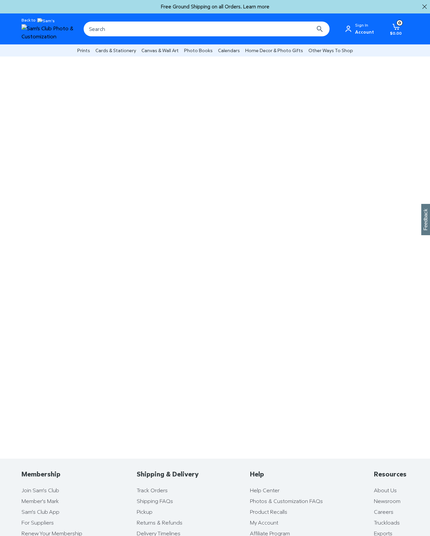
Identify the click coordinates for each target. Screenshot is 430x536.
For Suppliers (38, 522)
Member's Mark (40, 501)
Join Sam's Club (40, 490)
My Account (264, 522)
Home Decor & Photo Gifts (274, 50)
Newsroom (387, 501)
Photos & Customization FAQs (286, 501)
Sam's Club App (40, 511)
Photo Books (198, 50)
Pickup (145, 511)
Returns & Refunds (159, 522)
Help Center (265, 490)
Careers (383, 511)
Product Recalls (268, 511)
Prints (83, 50)
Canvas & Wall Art (160, 50)
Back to (28, 20)
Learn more (256, 6)
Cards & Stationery (115, 50)
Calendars (229, 50)
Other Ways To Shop (330, 50)
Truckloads (387, 522)
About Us (385, 490)
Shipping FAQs (155, 501)
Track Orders (152, 490)
